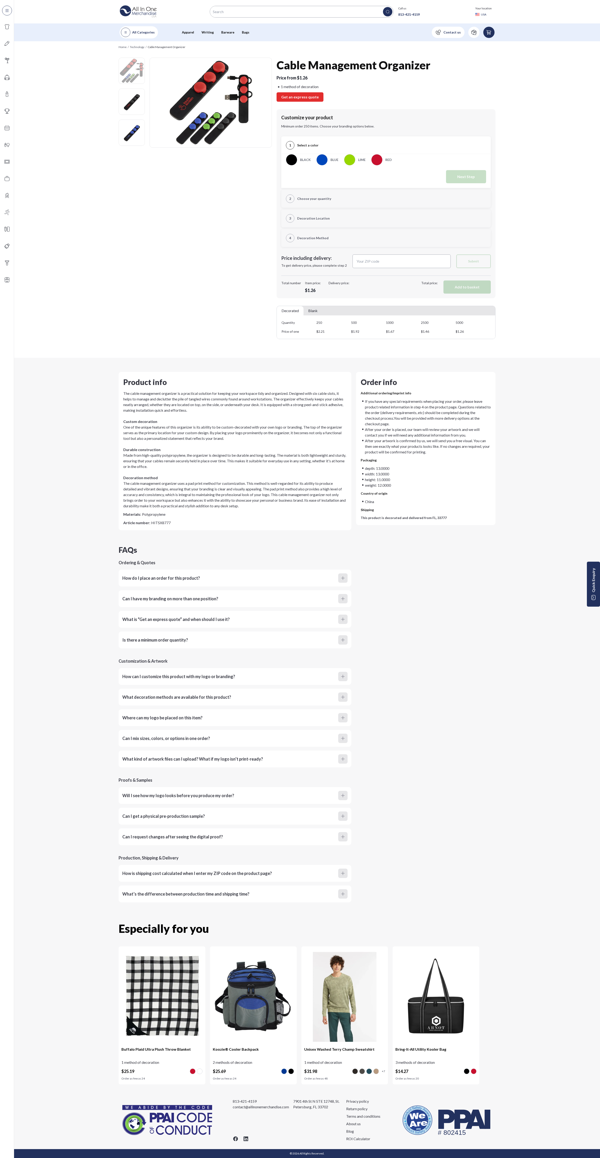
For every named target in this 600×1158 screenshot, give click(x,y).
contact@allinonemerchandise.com (261, 1107)
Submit (473, 261)
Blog (350, 1131)
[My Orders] (474, 32)
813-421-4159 (409, 14)
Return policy (357, 1108)
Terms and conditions (363, 1116)
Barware (227, 32)
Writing (208, 32)
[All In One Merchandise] (138, 11)
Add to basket (467, 287)
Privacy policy (357, 1101)
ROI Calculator (358, 1138)
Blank (313, 310)
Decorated (290, 310)
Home (123, 47)
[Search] (387, 11)
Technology (137, 47)
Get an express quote (300, 97)
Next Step (466, 176)
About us (353, 1123)
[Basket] (489, 32)
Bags (245, 32)
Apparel (188, 32)
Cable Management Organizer (166, 47)
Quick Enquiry (593, 580)
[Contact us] (448, 32)
